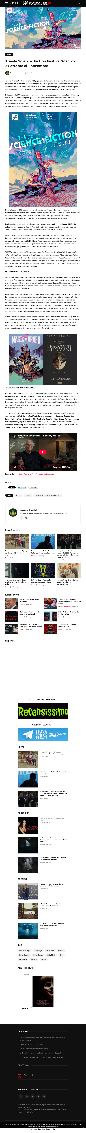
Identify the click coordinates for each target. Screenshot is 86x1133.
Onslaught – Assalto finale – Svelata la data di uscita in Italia (16, 582)
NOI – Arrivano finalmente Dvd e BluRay (68, 613)
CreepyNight (38, 950)
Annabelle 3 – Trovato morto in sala (67, 626)
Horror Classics (24, 955)
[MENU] (6, 3)
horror (18, 495)
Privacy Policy (50, 1129)
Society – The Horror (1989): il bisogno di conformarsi (36, 474)
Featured (61, 950)
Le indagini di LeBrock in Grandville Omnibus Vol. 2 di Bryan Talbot (41, 1057)
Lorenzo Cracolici (16, 73)
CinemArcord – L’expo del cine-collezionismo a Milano (31, 626)
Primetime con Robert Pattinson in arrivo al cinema (42, 552)
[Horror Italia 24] (37, 6)
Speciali (68, 606)
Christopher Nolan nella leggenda (29, 600)
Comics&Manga (24, 950)
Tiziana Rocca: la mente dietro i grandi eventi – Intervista (52, 885)
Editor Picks (50, 950)
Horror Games (38, 955)
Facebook (23, 1065)
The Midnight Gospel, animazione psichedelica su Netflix (69, 601)
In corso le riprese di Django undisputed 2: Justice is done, (16, 553)
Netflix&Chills (51, 955)
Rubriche (34, 959)
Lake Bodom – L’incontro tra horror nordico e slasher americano (53, 905)
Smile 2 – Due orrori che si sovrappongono (34, 1049)
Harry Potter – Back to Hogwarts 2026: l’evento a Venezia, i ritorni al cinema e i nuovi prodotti (68, 554)
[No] (83, 1127)
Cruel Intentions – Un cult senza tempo (52, 819)
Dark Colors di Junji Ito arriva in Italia (31, 1044)
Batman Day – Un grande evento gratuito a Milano (41, 581)
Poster (28, 495)
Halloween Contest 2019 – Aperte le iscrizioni (30, 613)
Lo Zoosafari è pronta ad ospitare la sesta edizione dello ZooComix (42, 1053)
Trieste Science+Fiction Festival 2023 (47, 495)
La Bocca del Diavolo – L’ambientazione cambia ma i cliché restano (53, 839)
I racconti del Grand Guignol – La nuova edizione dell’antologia (68, 582)
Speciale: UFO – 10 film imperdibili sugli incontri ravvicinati (52, 924)
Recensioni (61, 606)
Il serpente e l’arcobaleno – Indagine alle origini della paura (54, 858)
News (9, 55)
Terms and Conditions (38, 1129)
